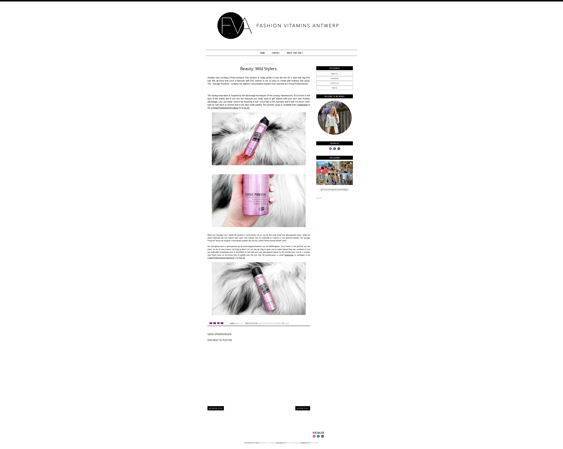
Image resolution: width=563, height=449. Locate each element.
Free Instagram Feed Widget (336, 190)
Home (262, 52)
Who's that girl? (295, 52)
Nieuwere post (216, 408)
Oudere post (303, 408)
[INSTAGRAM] (330, 150)
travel (334, 88)
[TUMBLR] (339, 150)
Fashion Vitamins (267, 443)
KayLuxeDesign (292, 443)
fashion (334, 78)
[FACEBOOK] (334, 150)
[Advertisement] (334, 222)
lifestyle (334, 83)
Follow (319, 198)
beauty (239, 323)
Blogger (314, 443)
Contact (276, 52)
